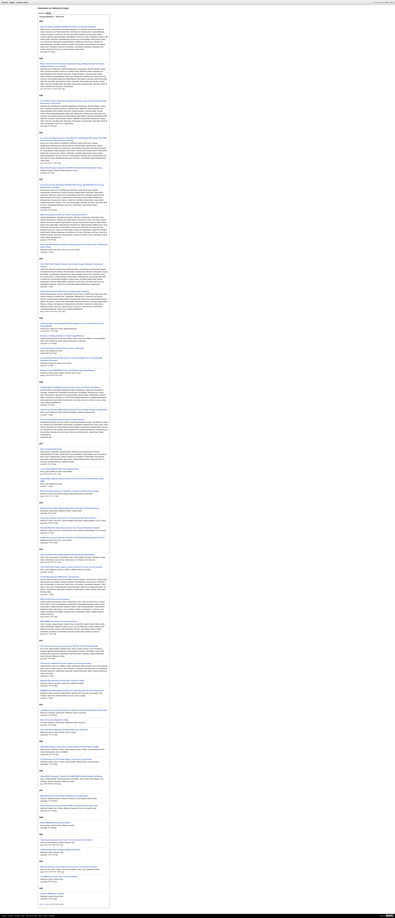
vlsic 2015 (43, 572)
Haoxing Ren (60, 712)
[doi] (53, 52)
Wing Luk (85, 693)
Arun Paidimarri (88, 338)
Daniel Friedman (87, 454)
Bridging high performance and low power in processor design (62, 680)
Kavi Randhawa (85, 39)
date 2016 (43, 523)
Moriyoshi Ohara (67, 234)
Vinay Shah (96, 84)
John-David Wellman (54, 461)
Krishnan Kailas (59, 373)
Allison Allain (54, 224)
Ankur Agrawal (58, 74)
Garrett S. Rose (56, 825)
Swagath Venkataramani (70, 29)
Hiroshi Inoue (50, 222)
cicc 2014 (43, 698)
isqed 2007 (44, 801)
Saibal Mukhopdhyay (70, 328)
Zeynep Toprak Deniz (47, 626)
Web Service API (31, 916)
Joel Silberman (75, 31)
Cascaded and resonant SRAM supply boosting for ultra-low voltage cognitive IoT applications (73, 409)
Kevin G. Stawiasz (83, 653)
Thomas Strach (100, 606)
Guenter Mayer (91, 582)
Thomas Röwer (61, 81)
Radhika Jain (79, 41)
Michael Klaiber (96, 427)
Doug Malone (58, 611)
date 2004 (43, 854)
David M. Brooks (65, 451)
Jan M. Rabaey (81, 798)
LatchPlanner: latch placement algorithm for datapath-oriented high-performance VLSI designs (73, 710)
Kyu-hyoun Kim (69, 34)
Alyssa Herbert (102, 150)
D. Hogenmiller (61, 631)
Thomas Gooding (90, 74)
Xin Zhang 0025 (86, 84)
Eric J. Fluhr (44, 648)
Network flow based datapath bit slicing (54, 720)
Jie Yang (79, 232)
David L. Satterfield (91, 37)
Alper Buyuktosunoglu (70, 341)
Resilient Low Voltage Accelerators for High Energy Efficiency (62, 336)
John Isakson (79, 584)
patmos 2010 (44, 754)
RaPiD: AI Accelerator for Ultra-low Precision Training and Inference (63, 215)
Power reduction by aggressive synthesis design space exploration (64, 729)
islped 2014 (44, 685)
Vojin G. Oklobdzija (62, 752)
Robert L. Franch (71, 170)
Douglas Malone (79, 589)
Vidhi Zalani (53, 47)
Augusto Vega (68, 459)
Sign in (387, 2)
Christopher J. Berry (59, 601)
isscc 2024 (43, 126)
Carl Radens (80, 559)
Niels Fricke (57, 609)
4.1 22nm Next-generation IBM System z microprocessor (60, 577)
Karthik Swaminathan (65, 338)
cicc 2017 (43, 486)
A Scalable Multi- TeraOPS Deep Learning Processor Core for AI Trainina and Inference (70, 387)
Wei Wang (84, 202)
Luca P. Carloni (75, 249)
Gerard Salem (55, 582)
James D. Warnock (46, 579)
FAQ (45, 916)
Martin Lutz (61, 79)
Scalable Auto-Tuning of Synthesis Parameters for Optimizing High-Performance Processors (72, 537)
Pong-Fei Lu (58, 49)
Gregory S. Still (103, 37)
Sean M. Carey (45, 582)
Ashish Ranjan (86, 230)
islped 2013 (44, 734)
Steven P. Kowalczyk (54, 781)
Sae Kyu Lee (89, 41)
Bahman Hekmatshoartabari (56, 37)
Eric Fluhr (77, 629)
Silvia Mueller (99, 192)
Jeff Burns (74, 451)
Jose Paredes (85, 629)
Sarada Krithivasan (46, 44)
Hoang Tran (82, 219)
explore (12, 2)
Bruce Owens (78, 520)
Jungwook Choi (81, 150)
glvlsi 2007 (43, 810)
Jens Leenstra (93, 693)
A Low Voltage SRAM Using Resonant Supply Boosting (59, 469)
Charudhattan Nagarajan (92, 584)
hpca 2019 (43, 343)
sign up (48, 904)
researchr (4, 2)
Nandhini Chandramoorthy (48, 338)
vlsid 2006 (43, 828)
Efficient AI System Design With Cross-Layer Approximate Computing (64, 291)
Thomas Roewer (90, 44)
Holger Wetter (67, 471)
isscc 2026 (43, 52)
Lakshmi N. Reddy (59, 170)
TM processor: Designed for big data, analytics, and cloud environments (65, 663)
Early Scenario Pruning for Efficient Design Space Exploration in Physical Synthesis (69, 508)
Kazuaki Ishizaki (95, 299)
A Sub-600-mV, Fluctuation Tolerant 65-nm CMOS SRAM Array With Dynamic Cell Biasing (71, 776)
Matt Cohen (90, 192)
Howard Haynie (92, 150)
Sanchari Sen (98, 41)
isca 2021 (43, 240)
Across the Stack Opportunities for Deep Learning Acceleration (62, 419)
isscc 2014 (43, 658)
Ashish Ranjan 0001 (62, 31)
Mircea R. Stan (92, 798)
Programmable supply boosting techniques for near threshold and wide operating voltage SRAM (71, 480)
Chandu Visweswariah (47, 752)
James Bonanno (48, 150)
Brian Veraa (92, 29)
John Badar (68, 579)
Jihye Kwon (57, 249)
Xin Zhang (91, 202)
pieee (42, 311)
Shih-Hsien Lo (50, 301)
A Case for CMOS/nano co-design (52, 893)
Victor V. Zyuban (45, 624)
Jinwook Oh (49, 148)
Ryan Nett (49, 49)
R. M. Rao (50, 629)
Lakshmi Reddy (77, 510)
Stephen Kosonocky (63, 778)
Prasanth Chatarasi (68, 41)
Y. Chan (52, 604)
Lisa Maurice (78, 47)
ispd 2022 (43, 173)
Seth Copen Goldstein (69, 869)
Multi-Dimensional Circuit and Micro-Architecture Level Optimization (64, 796)
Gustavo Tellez (45, 39)
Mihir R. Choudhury (54, 683)
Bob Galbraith (70, 37)
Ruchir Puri (69, 589)
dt (41, 331)
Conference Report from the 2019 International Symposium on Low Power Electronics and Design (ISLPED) (71, 325)
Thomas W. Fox (49, 276)
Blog (40, 916)
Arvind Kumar (50, 86)
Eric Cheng (55, 454)
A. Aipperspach (80, 611)
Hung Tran (48, 84)
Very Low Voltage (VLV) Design (51, 449)
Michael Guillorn (86, 31)
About (4, 916)
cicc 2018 (43, 415)
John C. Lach (81, 869)
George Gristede (60, 276)
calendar (19, 2)
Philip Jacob (57, 41)
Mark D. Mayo (69, 584)
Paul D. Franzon (56, 869)
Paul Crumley (48, 41)
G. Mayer (102, 601)
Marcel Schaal (95, 39)
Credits (17, 916)
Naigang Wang (75, 155)
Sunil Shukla (85, 158)
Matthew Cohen (45, 29)
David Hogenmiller (60, 651)
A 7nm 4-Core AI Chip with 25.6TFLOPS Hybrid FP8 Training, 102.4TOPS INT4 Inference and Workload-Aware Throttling (72, 186)
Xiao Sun (59, 155)
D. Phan (78, 606)
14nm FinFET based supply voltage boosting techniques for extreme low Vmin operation (71, 567)
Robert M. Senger (68, 49)
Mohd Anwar (44, 510)
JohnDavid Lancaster (47, 34)
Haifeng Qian (66, 683)
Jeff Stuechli (76, 666)
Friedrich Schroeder (67, 582)
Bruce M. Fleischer (94, 69)
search (25, 2)
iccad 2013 (43, 715)
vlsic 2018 (43, 405)
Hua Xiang (51, 712)
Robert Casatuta (60, 150)
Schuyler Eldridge (99, 338)
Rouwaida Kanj (64, 557)
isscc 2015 (43, 594)
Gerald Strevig (51, 589)
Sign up (392, 2)
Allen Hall (50, 651)
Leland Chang (79, 49)
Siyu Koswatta (79, 44)
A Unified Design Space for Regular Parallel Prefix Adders (60, 849)
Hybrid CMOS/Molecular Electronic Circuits (55, 823)
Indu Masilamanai (64, 39)
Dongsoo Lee (50, 397)
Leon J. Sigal (50, 587)
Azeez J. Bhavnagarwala (48, 778)
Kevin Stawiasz (94, 778)
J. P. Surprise (95, 609)
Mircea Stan (44, 459)
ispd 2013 (43, 725)
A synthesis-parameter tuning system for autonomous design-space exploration (68, 518)
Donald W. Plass (91, 579)
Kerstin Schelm (97, 153)
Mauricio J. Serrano (72, 222)
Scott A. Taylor (79, 631)
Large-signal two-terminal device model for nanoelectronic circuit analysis (66, 840)
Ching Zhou (80, 37)
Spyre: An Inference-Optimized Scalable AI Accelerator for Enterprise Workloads (68, 27)
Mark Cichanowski (74, 587)
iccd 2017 (43, 464)
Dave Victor (49, 673)
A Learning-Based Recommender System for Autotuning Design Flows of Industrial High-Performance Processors (71, 359)
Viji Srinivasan (83, 29)
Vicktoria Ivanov (83, 276)
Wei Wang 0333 (58, 84)
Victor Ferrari (44, 47)
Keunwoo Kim (54, 557)
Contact (10, 916)
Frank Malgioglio (79, 582)
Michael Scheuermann (47, 155)
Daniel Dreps (61, 589)
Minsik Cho (44, 712)
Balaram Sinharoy (86, 666)
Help (22, 916)
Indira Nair (54, 39)
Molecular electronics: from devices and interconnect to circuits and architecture (68, 867)
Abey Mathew (81, 79)
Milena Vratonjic (45, 749)
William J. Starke (65, 666)
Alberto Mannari (79, 34)
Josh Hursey (59, 34)
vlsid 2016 (43, 513)
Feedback (51, 916)
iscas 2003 (43, 881)
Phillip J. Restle (100, 624)
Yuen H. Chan (102, 579)
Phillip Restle (64, 653)
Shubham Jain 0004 (67, 44)
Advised (48, 13)
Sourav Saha (53, 510)
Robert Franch (76, 693)
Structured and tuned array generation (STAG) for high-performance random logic (69, 805)
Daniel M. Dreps (69, 624)
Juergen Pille (99, 651)
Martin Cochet (77, 338)
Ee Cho (101, 749)
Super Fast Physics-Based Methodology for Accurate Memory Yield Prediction (67, 554)
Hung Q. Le (56, 666)
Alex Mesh (64, 279)
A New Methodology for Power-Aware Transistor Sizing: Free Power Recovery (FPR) (69, 747)
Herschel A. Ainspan (83, 569)
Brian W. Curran (50, 158)
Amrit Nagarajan (90, 34)
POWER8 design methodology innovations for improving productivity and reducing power (72, 690)
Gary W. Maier (55, 279)
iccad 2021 (43, 252)
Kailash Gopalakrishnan (98, 158)
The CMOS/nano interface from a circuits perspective (58, 876)
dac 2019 (43, 365)
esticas (42, 375)
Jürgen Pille (78, 624)
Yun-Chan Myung (92, 601)
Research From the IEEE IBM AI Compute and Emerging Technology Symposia (67, 370)
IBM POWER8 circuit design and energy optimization (58, 621)
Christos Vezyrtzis (70, 304)
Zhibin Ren (61, 47)
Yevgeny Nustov (74, 279)
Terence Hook (59, 559)
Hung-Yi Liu (65, 249)
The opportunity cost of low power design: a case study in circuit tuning (65, 759)
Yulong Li (63, 153)
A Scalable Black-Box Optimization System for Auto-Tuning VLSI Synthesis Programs (70, 528)
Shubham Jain (88, 76)
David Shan (69, 629)
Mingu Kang (87, 143)
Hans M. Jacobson (100, 454)
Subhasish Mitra (55, 456)
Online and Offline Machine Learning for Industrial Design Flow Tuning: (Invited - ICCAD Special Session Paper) (74, 246)
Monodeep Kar (56, 29)
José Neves (71, 609)
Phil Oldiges (96, 557)
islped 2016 (44, 542)
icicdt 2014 (43, 676)
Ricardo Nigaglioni (89, 520)
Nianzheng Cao (51, 31)
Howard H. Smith (69, 606)
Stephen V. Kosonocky (68, 798)
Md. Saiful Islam (82, 626)
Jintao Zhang (76, 84)
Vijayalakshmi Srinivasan (64, 158)
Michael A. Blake (45, 592)
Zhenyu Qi (43, 798)
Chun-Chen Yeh (90, 559)
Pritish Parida (89, 456)
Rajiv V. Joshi (44, 341)
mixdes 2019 (44, 353)
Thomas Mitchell (93, 749)
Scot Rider (56, 44)
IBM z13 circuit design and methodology (54, 599)
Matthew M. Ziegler (86, 71)
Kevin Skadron (99, 456)
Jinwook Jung (75, 39)
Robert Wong (49, 559)
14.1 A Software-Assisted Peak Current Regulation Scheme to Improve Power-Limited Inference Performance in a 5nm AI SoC (73, 102)
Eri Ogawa (96, 219)
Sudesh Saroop (70, 559)
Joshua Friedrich (57, 624)
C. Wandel (73, 569)
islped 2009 (44, 764)
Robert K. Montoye (67, 456)
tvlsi (41, 562)
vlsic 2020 (43, 286)
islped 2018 (44, 437)
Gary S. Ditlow (58, 808)
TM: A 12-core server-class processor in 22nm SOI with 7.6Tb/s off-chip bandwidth (69, 646)
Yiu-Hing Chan (59, 584)
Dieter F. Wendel (90, 589)
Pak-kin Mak (101, 589)
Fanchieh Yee (71, 281)
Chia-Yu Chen (70, 150)
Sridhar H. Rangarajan (83, 609)
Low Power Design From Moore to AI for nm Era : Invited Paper (62, 348)
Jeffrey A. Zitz (84, 587)
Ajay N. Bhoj (74, 557)
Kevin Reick (70, 47)
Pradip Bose (82, 341)
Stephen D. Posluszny (92, 631)
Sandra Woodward (98, 31)
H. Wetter (66, 569)
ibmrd (42, 496)
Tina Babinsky (69, 296)
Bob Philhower (66, 693)
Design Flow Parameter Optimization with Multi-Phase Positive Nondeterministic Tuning (71, 168)
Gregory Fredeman (79, 579)
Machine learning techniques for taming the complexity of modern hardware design (69, 491)
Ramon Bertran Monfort (61, 493)
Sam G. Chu (72, 626)
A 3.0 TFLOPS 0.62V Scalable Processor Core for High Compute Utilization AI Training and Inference (71, 265)
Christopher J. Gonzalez (91, 47)
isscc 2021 (43, 210)
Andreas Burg (44, 328)
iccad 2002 (43, 898)
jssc (41, 89)
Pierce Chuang (49, 395)
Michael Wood (49, 584)
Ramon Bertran (45, 451)
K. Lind (64, 609)
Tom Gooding (100, 44)
